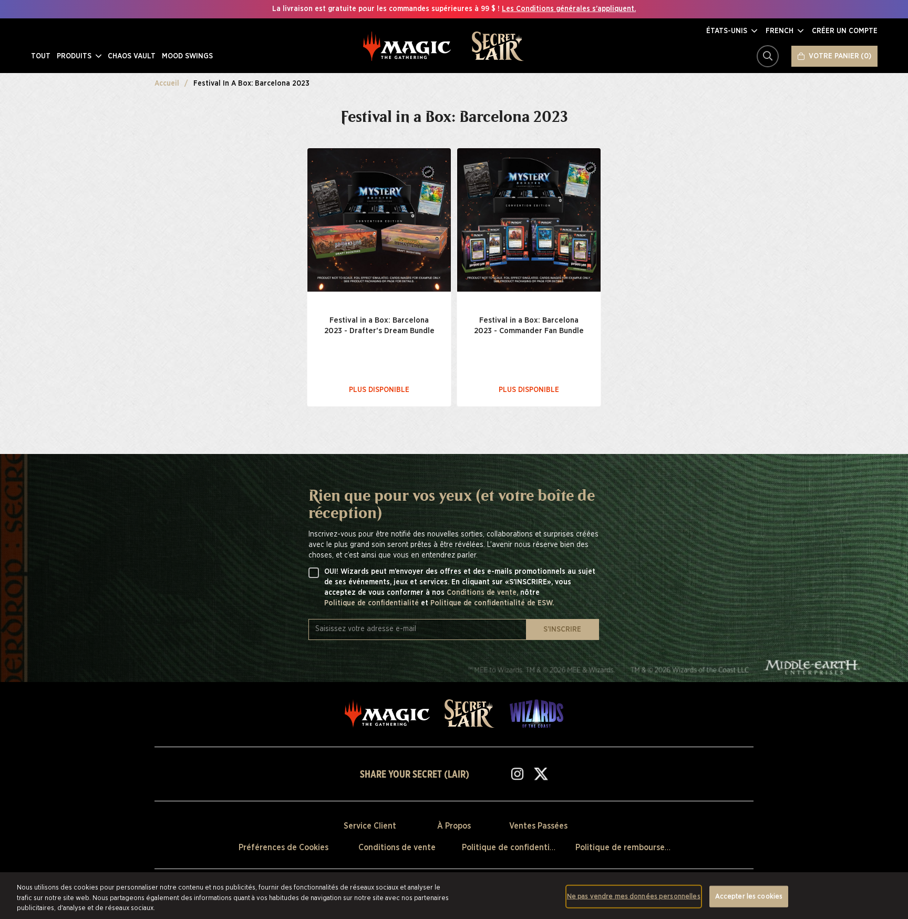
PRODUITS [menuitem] (75, 56)
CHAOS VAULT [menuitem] (132, 56)
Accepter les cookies (749, 896)
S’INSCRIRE (562, 629)
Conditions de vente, (483, 592)
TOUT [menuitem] (40, 56)
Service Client (370, 826)
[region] (454, 895)
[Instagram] (517, 773)
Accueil (166, 83)
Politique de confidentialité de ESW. (492, 603)
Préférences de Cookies (283, 847)
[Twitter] (541, 773)
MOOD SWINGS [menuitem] (187, 56)
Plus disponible (379, 390)
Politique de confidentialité (372, 603)
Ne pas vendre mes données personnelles (633, 896)
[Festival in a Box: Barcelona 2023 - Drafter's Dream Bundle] (379, 220)
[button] (731, 31)
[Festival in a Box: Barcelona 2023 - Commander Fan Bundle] (529, 220)
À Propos (454, 826)
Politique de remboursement (630, 847)
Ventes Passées (538, 826)
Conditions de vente (397, 847)
